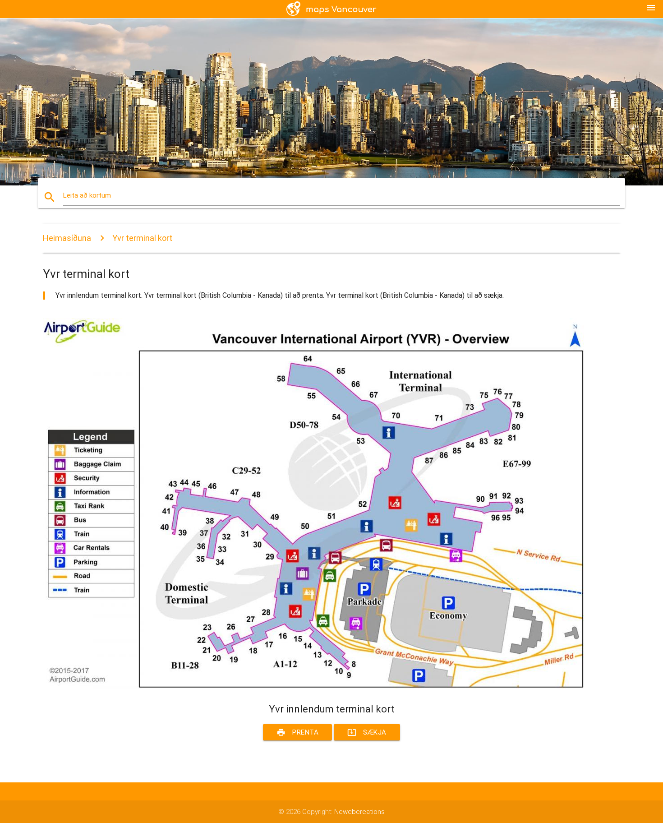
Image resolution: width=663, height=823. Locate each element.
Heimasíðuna (67, 238)
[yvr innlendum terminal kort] (313, 686)
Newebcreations (359, 812)
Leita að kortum (87, 195)
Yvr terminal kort (142, 238)
